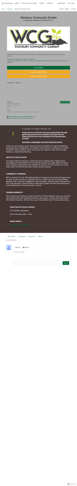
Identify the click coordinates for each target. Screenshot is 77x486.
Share (62, 9)
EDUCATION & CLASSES (29, 3)
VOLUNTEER (38, 68)
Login (72, 3)
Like (68, 9)
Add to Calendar (65, 102)
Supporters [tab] (31, 236)
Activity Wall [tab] (11, 236)
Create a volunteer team (38, 76)
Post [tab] (18, 247)
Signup (62, 3)
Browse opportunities (38, 72)
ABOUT (17, 3)
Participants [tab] (21, 236)
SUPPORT (50, 3)
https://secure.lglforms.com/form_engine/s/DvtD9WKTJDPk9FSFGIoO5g (29, 60)
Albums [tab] (40, 236)
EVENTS (42, 3)
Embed (74, 9)
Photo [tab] (27, 247)
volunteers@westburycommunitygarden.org (22, 116)
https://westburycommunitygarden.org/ (21, 118)
